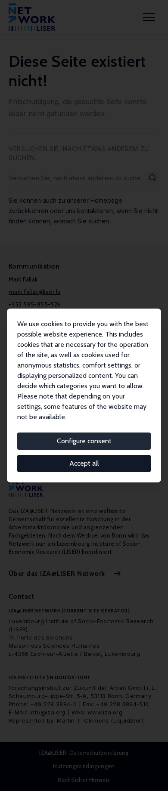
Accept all (84, 463)
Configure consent (84, 441)
